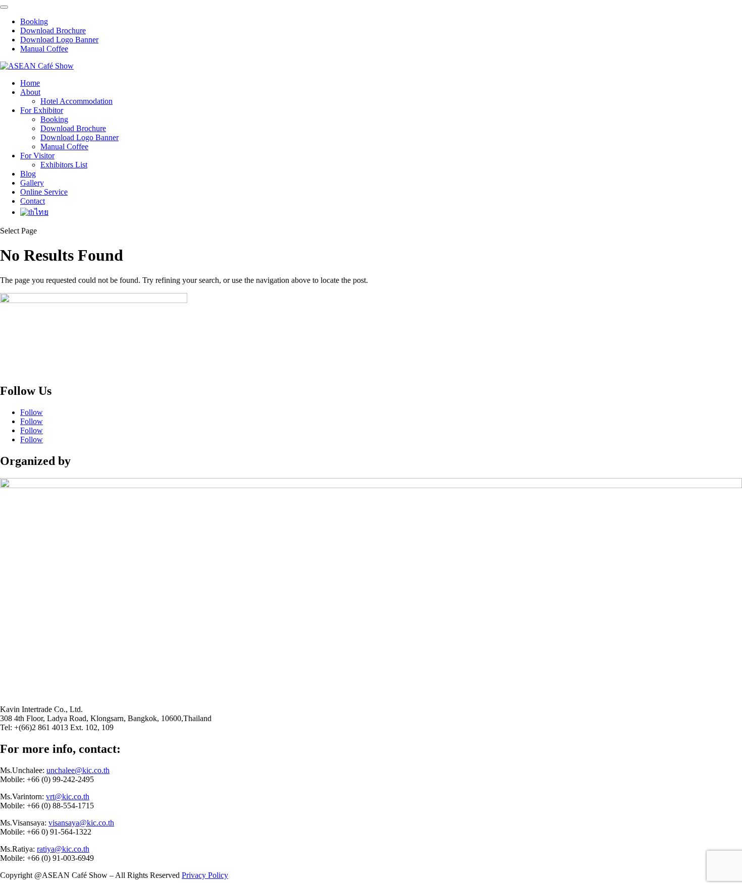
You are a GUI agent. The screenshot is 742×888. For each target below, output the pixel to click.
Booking (34, 21)
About (30, 92)
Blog (28, 173)
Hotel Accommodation (76, 101)
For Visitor (37, 155)
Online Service (44, 192)
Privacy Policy (205, 875)
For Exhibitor (41, 110)
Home (30, 83)
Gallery (32, 183)
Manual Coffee (44, 48)
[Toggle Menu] (4, 7)
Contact (32, 201)
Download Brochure (53, 30)
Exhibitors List (63, 164)
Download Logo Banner (59, 39)
